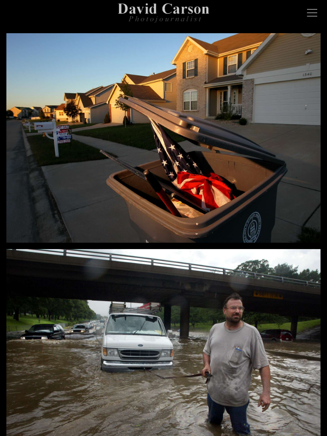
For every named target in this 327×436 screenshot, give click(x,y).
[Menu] (312, 12)
